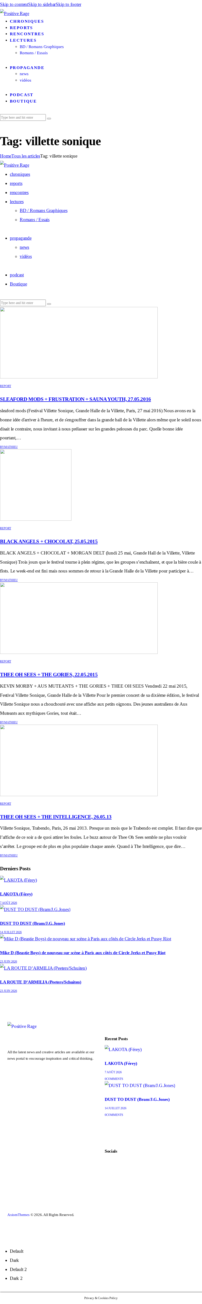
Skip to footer (68, 4)
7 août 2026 (8, 903)
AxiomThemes (18, 1215)
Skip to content (14, 4)
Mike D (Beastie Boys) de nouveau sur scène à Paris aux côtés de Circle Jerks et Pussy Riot (83, 952)
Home (5, 156)
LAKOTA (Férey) (16, 894)
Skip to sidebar (42, 4)
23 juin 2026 (8, 961)
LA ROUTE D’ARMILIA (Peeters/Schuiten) (40, 982)
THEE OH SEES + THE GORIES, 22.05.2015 (49, 675)
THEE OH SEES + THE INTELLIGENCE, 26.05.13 (56, 817)
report (5, 386)
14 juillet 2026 (11, 932)
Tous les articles (25, 156)
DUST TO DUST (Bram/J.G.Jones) (32, 923)
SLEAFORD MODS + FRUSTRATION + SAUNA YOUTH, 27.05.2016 (75, 399)
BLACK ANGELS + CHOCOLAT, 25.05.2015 (49, 541)
